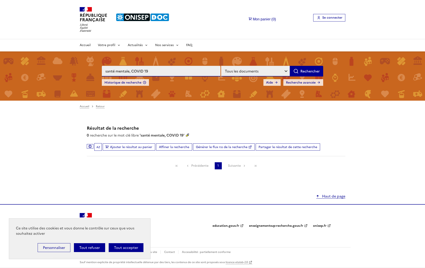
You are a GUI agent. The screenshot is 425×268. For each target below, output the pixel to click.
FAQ (189, 45)
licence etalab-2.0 (237, 262)
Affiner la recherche (174, 147)
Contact (170, 252)
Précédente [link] (200, 165)
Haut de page (333, 196)
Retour (100, 106)
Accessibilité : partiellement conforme (206, 252)
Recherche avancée (301, 82)
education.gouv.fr (225, 225)
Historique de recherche (122, 82)
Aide (269, 82)
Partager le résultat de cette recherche (288, 147)
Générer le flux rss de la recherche (221, 147)
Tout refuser (89, 247)
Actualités (135, 45)
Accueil (85, 45)
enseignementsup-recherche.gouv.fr (276, 225)
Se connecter (332, 17)
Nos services (164, 45)
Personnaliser (54, 247)
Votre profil (106, 45)
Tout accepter (126, 247)
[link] (176, 165)
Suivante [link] (234, 165)
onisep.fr (319, 225)
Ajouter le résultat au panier (131, 147)
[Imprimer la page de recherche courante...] (90, 146)
